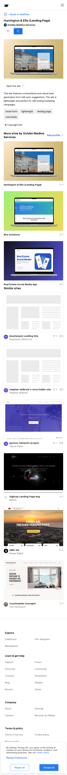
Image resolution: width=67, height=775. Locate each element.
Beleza (12, 500)
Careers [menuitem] (9, 715)
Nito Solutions (12, 234)
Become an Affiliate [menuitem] (45, 715)
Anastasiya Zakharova (20, 339)
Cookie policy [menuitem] (42, 734)
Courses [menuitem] (9, 676)
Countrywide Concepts (22, 603)
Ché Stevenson (17, 607)
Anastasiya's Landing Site (23, 336)
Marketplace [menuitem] (11, 646)
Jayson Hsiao (16, 446)
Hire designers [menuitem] (42, 639)
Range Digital (16, 553)
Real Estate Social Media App (20, 284)
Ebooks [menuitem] (9, 689)
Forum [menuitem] (38, 662)
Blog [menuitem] (7, 682)
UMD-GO (14, 550)
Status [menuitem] (38, 689)
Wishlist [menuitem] (39, 682)
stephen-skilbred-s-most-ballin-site (30, 389)
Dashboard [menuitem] (10, 639)
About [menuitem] (8, 708)
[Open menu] (62, 5)
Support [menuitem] (9, 662)
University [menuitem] (10, 669)
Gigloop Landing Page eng (24, 496)
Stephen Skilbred (18, 393)
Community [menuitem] (41, 669)
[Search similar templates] (18, 31)
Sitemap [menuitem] (39, 708)
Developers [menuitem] (41, 676)
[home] (6, 6)
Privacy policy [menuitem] (12, 741)
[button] (8, 31)
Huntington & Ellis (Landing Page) (22, 185)
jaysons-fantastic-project (24, 443)
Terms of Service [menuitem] (14, 734)
